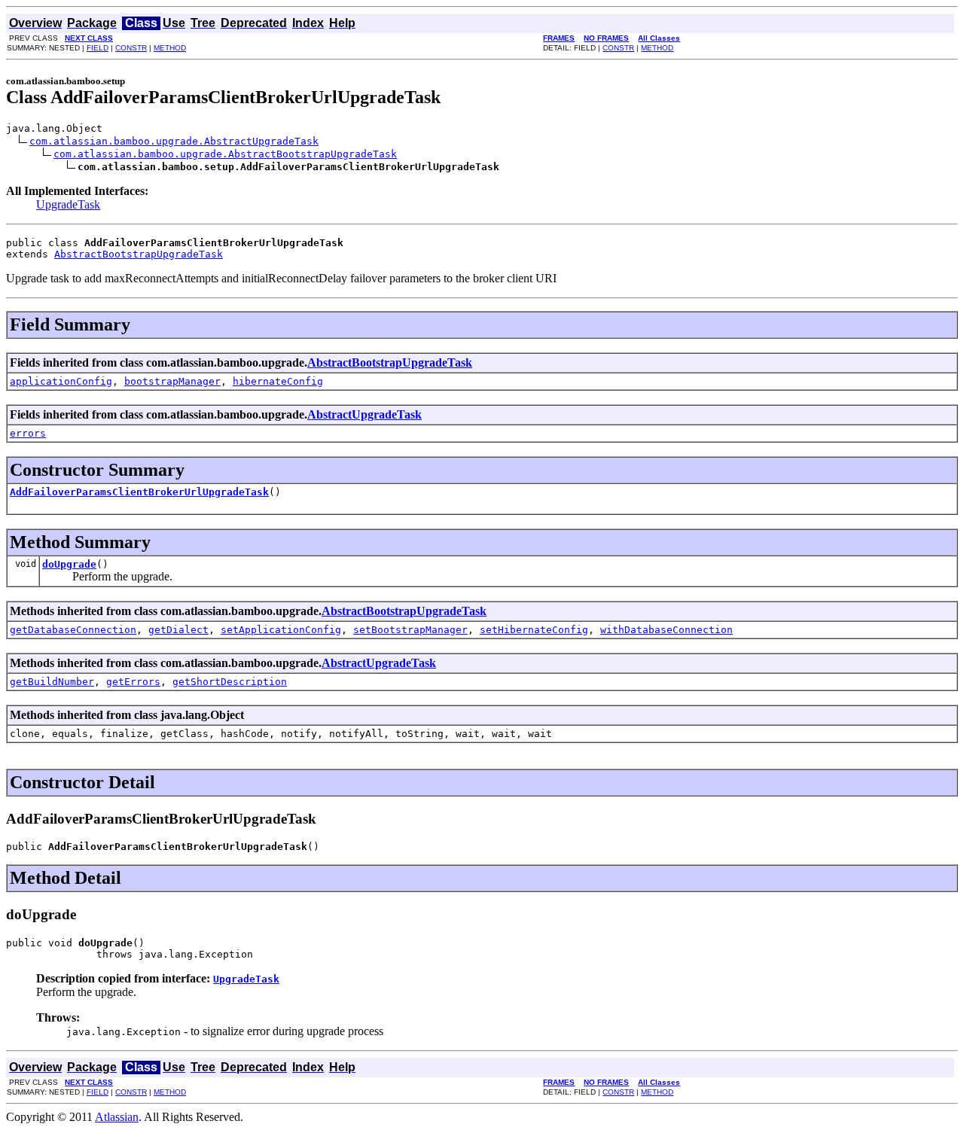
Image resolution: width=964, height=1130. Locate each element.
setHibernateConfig (534, 629)
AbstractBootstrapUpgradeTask (138, 254)
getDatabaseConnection (73, 629)
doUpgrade (69, 564)
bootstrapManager (172, 381)
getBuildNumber (52, 681)
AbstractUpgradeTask (364, 414)
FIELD (97, 48)
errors (28, 433)
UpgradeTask (68, 204)
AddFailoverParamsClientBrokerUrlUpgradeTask (139, 492)
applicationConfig (61, 381)
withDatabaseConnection (666, 629)
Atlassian (117, 1116)
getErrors (133, 681)
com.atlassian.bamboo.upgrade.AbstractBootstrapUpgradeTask (225, 154)
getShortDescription (229, 681)
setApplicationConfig (281, 629)
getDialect (178, 629)
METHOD (170, 48)
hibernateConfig (278, 381)
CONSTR (131, 48)
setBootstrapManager (410, 629)
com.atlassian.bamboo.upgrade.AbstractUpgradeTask (174, 141)
